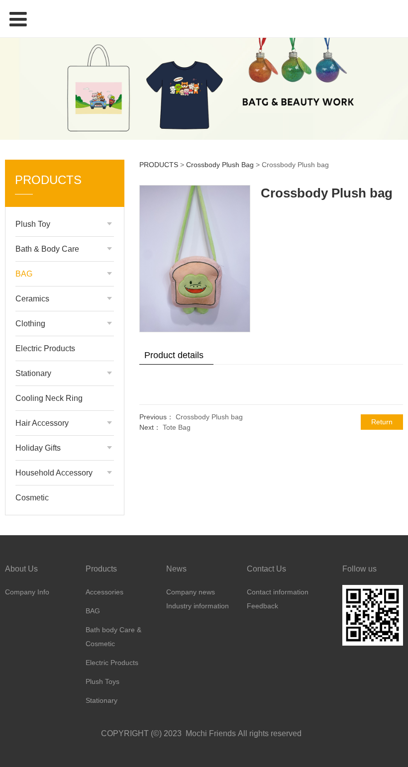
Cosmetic (32, 497)
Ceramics (32, 298)
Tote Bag (177, 427)
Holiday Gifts (38, 448)
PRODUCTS (158, 165)
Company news (190, 592)
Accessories (104, 592)
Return (382, 422)
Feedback (262, 606)
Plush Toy (32, 224)
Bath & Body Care (47, 249)
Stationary (33, 373)
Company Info (27, 592)
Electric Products (45, 348)
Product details (174, 355)
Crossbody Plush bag (209, 417)
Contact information (277, 592)
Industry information (197, 606)
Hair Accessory (42, 423)
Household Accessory (54, 473)
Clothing (30, 323)
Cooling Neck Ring (49, 398)
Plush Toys (102, 681)
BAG (23, 274)
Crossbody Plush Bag (220, 165)
